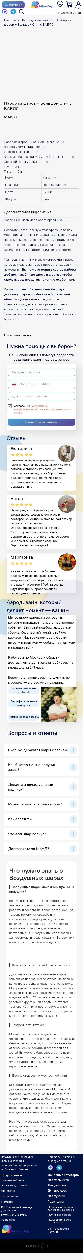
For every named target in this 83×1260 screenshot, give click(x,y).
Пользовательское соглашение (59, 1221)
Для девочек (57, 1185)
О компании (9, 1196)
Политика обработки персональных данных (61, 1208)
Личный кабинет (12, 1180)
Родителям (56, 1201)
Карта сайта (8, 1220)
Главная (10, 20)
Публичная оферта (60, 1215)
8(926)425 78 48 (69, 13)
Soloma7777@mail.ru (61, 1157)
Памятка (7, 1201)
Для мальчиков (58, 1180)
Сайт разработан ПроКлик (59, 1230)
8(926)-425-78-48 (59, 1161)
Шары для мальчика (36, 20)
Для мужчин (56, 1196)
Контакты (8, 1190)
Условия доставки (14, 1185)
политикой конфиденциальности (31, 407)
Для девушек (57, 1190)
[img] (41, 4)
